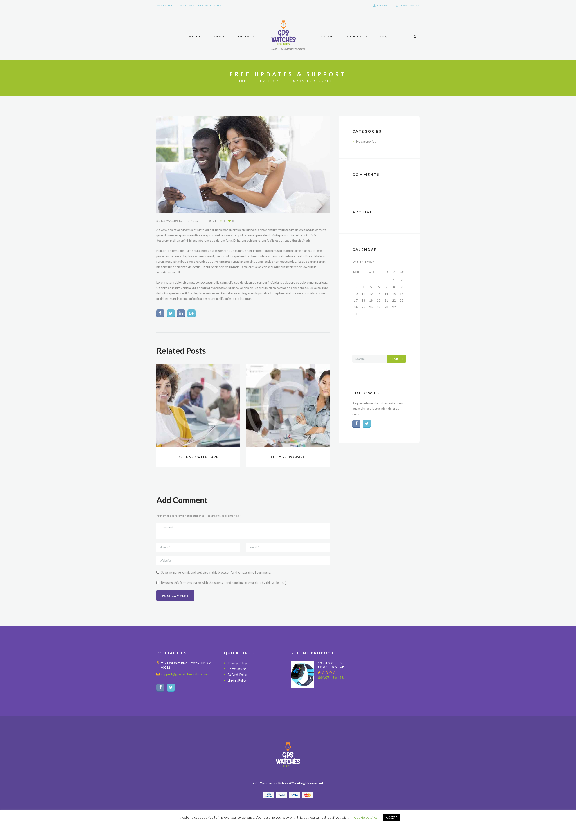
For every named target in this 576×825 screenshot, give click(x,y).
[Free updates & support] (243, 164)
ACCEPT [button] (391, 817)
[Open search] (415, 36)
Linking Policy (237, 680)
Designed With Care (198, 457)
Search (396, 359)
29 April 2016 (174, 221)
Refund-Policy (238, 674)
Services (265, 81)
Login (382, 5)
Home (244, 81)
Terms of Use (237, 669)
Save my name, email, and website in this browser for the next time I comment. (216, 572)
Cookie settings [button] (366, 817)
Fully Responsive (288, 457)
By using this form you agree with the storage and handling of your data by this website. (223, 582)
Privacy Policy (237, 663)
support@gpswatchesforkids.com (185, 674)
